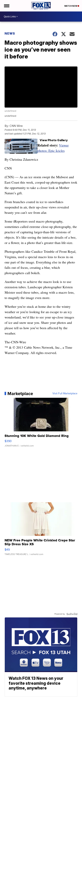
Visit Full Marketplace (64, 393)
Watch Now (71, 6)
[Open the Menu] (6, 6)
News (10, 33)
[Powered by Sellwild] (71, 614)
